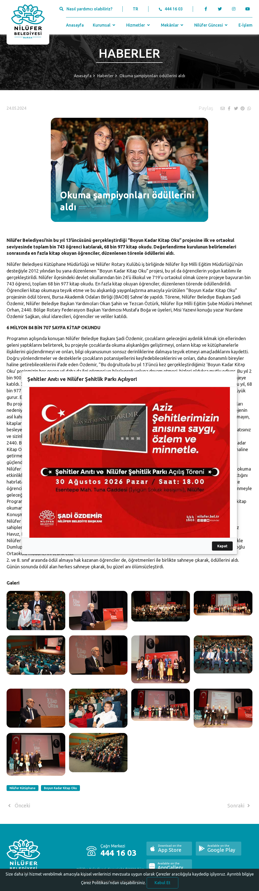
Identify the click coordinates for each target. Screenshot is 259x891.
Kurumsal (102, 25)
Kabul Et (162, 882)
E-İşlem (245, 25)
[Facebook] (206, 9)
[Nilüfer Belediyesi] (28, 22)
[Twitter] (220, 9)
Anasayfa (75, 25)
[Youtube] (249, 9)
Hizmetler (136, 25)
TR (135, 9)
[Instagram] (233, 9)
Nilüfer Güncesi (209, 25)
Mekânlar (170, 25)
